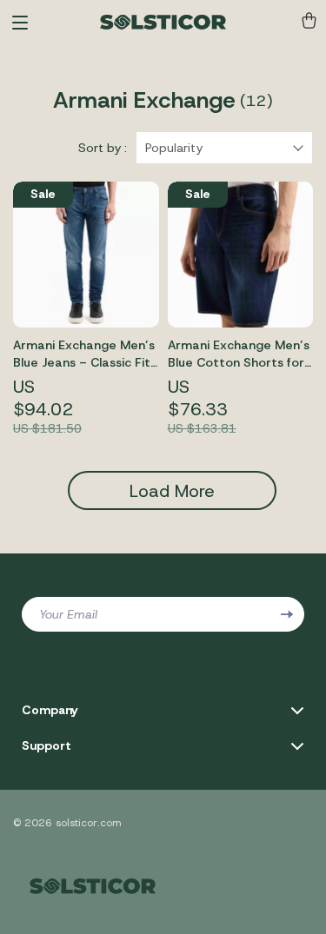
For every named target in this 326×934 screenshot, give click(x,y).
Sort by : (102, 148)
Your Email (68, 614)
